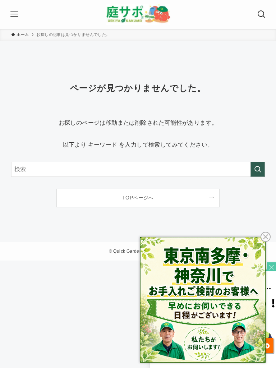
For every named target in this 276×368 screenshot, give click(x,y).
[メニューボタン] (14, 14)
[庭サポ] (138, 14)
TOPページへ (138, 198)
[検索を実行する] (257, 169)
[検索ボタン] (261, 14)
